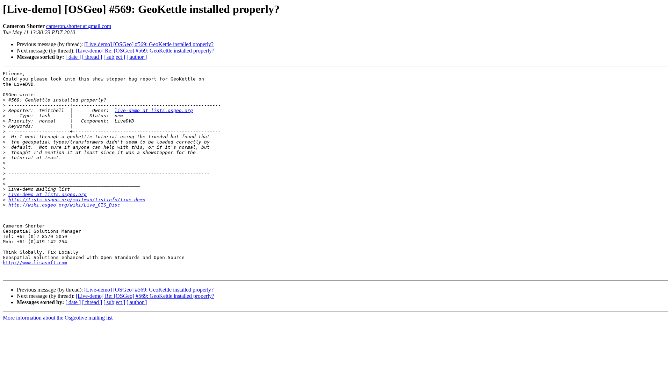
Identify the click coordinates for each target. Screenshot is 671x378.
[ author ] (137, 57)
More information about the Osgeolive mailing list (58, 318)
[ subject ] (114, 57)
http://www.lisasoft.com (35, 262)
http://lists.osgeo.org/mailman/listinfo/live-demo (76, 199)
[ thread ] (92, 57)
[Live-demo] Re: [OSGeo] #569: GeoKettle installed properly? (145, 51)
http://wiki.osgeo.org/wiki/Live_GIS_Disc (64, 205)
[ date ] (73, 57)
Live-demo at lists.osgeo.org (47, 194)
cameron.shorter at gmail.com (78, 26)
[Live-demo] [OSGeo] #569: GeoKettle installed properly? (149, 44)
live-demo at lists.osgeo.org (154, 110)
